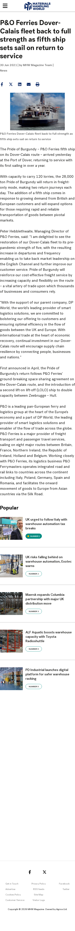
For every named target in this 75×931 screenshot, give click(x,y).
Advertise (10, 889)
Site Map (38, 895)
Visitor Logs (39, 900)
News (3, 70)
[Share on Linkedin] (11, 84)
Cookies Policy (13, 895)
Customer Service (14, 900)
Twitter (66, 889)
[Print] (37, 84)
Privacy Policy (38, 884)
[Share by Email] (28, 84)
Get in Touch (11, 884)
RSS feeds (38, 889)
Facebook (64, 884)
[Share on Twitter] (10, 84)
